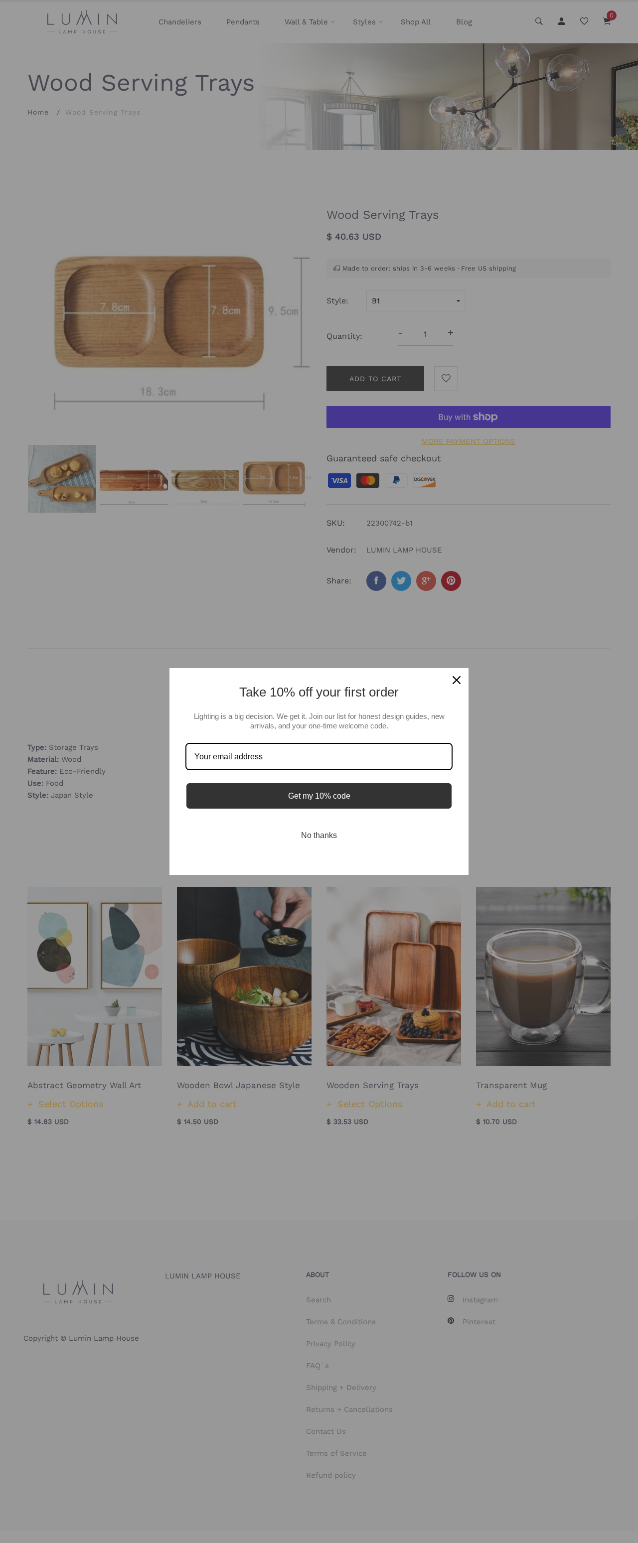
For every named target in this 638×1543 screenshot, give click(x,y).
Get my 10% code (319, 796)
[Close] (457, 680)
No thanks (319, 835)
